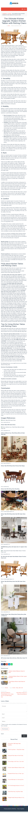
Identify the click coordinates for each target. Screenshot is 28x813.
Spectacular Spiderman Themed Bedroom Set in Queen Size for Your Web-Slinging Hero (7, 694)
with (22, 687)
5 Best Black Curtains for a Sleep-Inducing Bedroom (21, 693)
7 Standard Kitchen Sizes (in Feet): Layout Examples (17, 677)
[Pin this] (7, 664)
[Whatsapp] (12, 664)
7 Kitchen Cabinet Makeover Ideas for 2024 (16, 671)
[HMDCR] (14, 3)
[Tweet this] (4, 664)
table (20, 687)
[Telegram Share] (9, 664)
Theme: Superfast (20, 808)
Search (2, 733)
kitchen (14, 687)
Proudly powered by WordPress (10, 808)
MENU (25, 9)
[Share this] (2, 664)
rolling (17, 687)
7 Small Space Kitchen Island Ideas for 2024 (16, 682)
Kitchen (6, 687)
